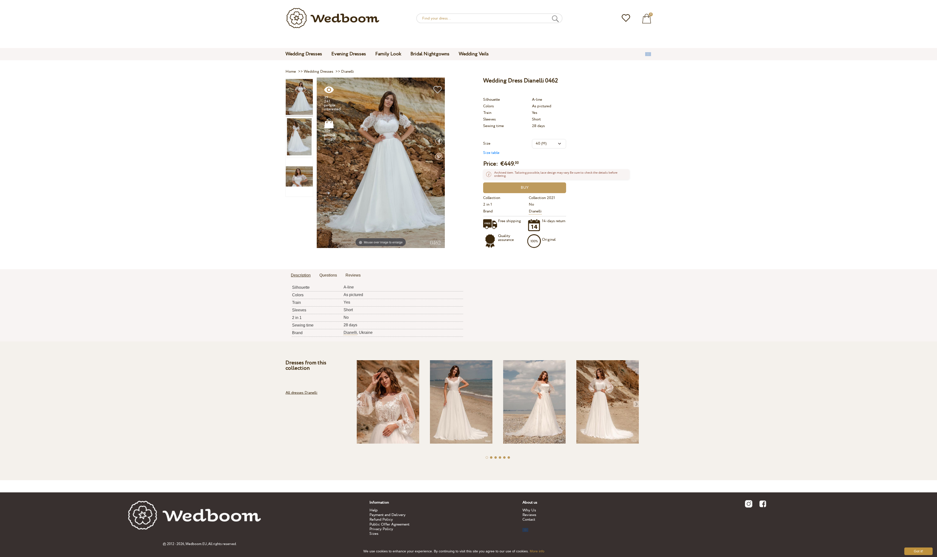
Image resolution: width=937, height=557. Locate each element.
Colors (488, 106)
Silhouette (491, 99)
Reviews (529, 515)
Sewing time (493, 126)
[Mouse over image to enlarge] (381, 162)
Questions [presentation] (328, 275)
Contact (528, 519)
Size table (491, 153)
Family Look (388, 54)
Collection (491, 198)
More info (537, 551)
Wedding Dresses (303, 54)
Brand (488, 211)
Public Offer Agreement (389, 524)
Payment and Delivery (387, 515)
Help (373, 510)
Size (486, 143)
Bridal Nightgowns (429, 54)
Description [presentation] (301, 275)
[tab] (301, 275)
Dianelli (535, 211)
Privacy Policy (381, 529)
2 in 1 (487, 204)
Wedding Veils (474, 54)
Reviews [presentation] (353, 275)
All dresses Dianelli (301, 393)
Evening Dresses (348, 54)
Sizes (373, 534)
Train (487, 112)
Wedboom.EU (196, 544)
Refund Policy (381, 519)
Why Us (529, 510)
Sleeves (489, 119)
